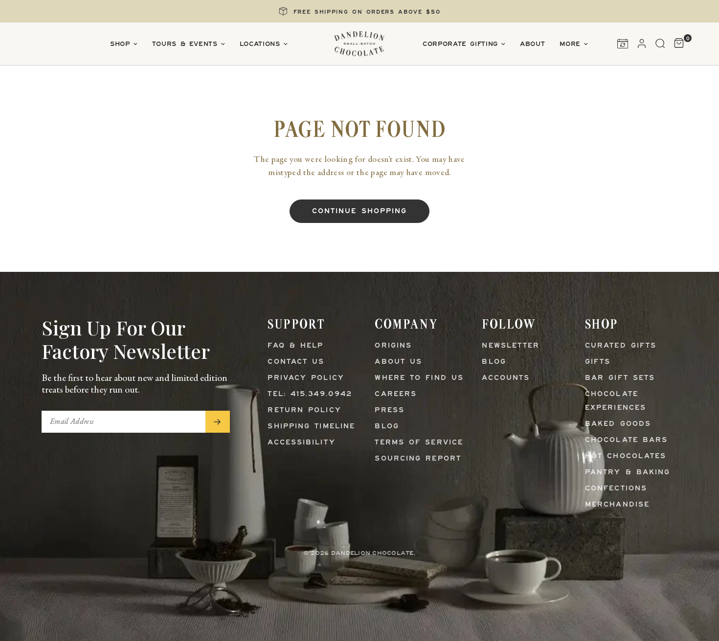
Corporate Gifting (460, 44)
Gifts (598, 362)
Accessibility (301, 442)
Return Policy (304, 410)
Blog (387, 426)
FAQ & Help (295, 346)
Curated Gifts (620, 346)
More (570, 44)
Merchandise (617, 504)
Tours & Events (185, 44)
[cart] (677, 43)
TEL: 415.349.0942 (310, 394)
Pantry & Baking (628, 472)
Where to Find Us (419, 378)
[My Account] (641, 43)
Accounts (506, 378)
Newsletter (510, 346)
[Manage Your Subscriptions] (622, 43)
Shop (120, 44)
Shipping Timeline (311, 426)
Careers (396, 394)
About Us (398, 362)
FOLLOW (509, 324)
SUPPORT (296, 324)
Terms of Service (419, 442)
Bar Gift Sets (620, 378)
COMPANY (406, 324)
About (532, 44)
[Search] (660, 43)
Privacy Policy (306, 378)
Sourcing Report (418, 459)
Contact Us (296, 362)
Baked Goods (618, 424)
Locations (260, 44)
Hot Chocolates (625, 456)
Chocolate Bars (626, 440)
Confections (616, 488)
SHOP (601, 324)
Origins (393, 346)
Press (389, 410)
